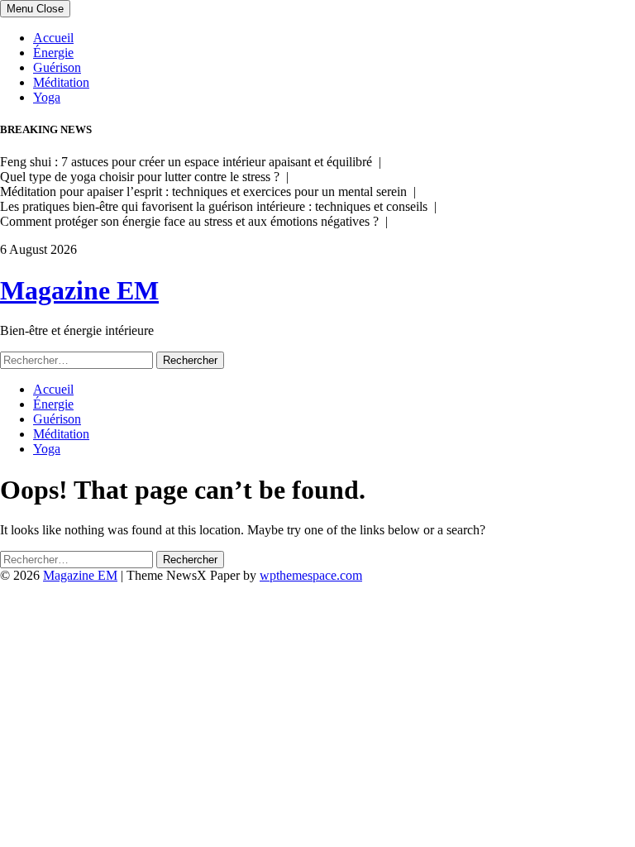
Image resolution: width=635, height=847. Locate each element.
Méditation (61, 82)
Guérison (57, 67)
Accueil (53, 38)
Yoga (46, 97)
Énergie (53, 52)
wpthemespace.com (311, 575)
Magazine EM (79, 290)
